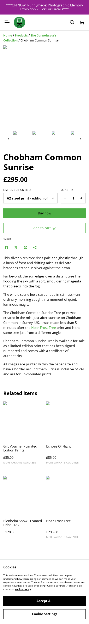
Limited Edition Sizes (17, 190)
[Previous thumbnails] (8, 139)
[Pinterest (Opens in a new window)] (25, 247)
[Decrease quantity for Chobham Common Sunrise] (65, 198)
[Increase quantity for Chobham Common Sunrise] (81, 198)
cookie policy (23, 589)
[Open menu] (7, 22)
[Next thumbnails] (81, 139)
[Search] (72, 22)
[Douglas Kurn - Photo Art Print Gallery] (19, 22)
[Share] (35, 247)
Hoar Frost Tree (43, 327)
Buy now (44, 213)
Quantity (67, 190)
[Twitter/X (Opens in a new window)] (16, 247)
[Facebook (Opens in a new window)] (6, 247)
